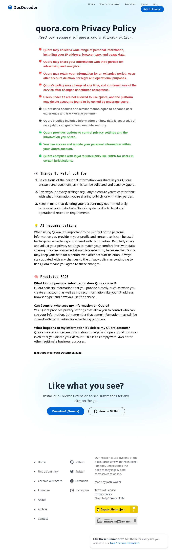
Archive (42, 509)
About (42, 500)
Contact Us (117, 498)
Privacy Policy (103, 494)
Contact (43, 519)
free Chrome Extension (124, 543)
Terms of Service (105, 490)
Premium (44, 490)
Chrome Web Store (50, 481)
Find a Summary (48, 471)
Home (42, 462)
